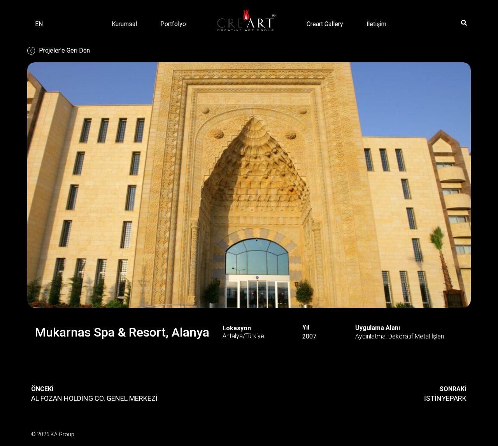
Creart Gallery (325, 24)
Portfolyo (173, 24)
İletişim (376, 24)
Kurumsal (124, 24)
